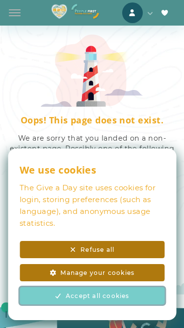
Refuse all (97, 249)
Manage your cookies (97, 272)
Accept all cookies (98, 295)
